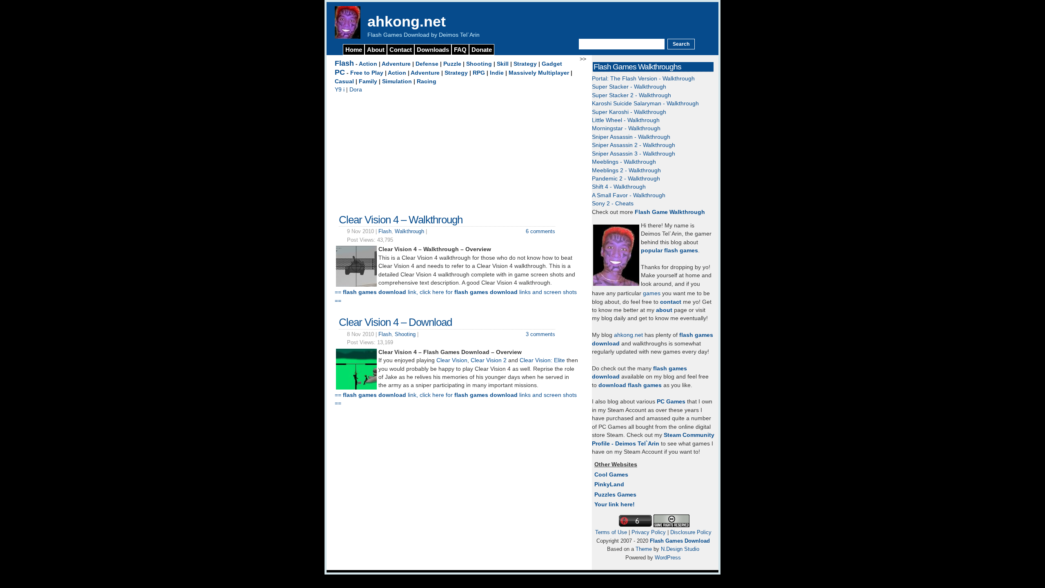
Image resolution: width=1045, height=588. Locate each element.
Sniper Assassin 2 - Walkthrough (633, 145)
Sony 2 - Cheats (613, 203)
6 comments (540, 231)
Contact (400, 49)
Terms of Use (611, 532)
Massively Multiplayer (539, 73)
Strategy (525, 64)
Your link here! (614, 504)
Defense (427, 64)
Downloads (433, 49)
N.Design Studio (680, 549)
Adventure (396, 64)
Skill (503, 64)
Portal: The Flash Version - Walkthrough (643, 79)
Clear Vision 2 (489, 360)
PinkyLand (609, 484)
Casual (344, 81)
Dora (355, 90)
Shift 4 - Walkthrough (619, 187)
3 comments (540, 334)
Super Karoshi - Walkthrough (629, 112)
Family (368, 81)
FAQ (460, 49)
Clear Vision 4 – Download (395, 322)
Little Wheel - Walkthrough (626, 120)
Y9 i (340, 90)
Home (353, 49)
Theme (644, 549)
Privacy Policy (648, 532)
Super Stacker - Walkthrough (629, 87)
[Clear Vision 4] (356, 388)
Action (368, 64)
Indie (497, 73)
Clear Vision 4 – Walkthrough (400, 219)
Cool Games (611, 475)
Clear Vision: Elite (542, 360)
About (376, 49)
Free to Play (366, 73)
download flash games (630, 385)
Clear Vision (451, 360)
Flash (344, 63)
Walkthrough (409, 231)
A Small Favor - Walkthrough (628, 195)
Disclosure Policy (690, 532)
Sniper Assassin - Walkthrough (631, 137)
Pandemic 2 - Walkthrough (626, 179)
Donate (481, 49)
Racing (426, 81)
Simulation (397, 81)
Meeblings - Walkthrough (624, 162)
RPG (479, 73)
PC (340, 72)
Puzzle (452, 64)
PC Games (671, 402)
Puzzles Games (615, 495)
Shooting (479, 64)
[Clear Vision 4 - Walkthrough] (356, 285)
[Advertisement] (457, 151)
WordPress (668, 558)
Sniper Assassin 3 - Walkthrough (633, 154)
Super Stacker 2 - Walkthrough (631, 95)
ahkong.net (406, 21)
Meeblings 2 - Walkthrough (626, 170)
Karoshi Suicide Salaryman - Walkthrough (645, 103)
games (651, 293)
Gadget (552, 64)
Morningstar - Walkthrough (626, 128)
